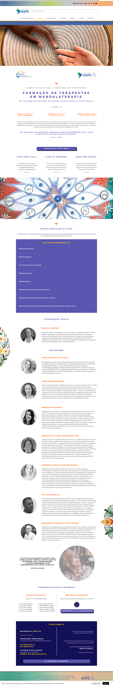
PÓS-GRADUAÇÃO (22, 674)
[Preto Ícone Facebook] (92, 3)
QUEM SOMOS (21, 676)
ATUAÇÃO (20, 677)
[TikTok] (89, 3)
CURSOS (20, 675)
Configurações (96, 683)
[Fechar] (111, 683)
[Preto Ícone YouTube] (96, 3)
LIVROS (19, 680)
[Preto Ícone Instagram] (94, 3)
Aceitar (106, 683)
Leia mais (27, 172)
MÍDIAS (19, 679)
